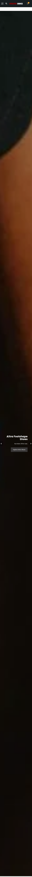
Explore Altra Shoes (19, 449)
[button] (1, 443)
